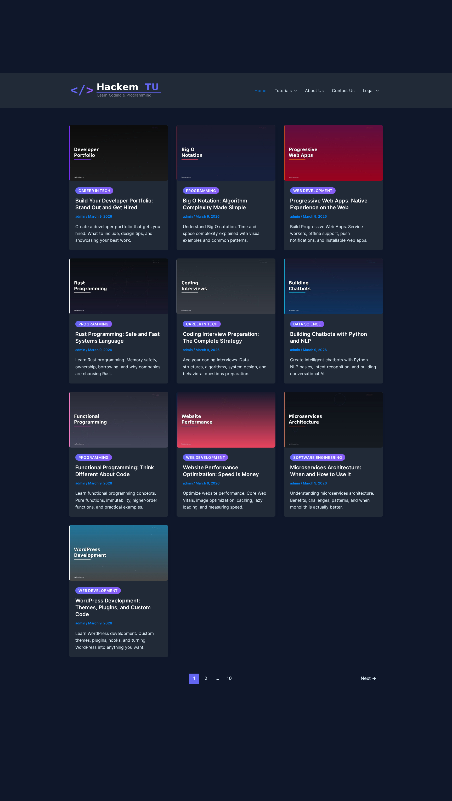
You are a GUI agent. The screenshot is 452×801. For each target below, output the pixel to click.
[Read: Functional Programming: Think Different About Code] (118, 419)
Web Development (312, 190)
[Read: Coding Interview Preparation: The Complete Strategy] (226, 286)
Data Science (307, 324)
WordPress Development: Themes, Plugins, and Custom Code (113, 607)
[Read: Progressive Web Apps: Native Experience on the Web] (333, 152)
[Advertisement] (157, 36)
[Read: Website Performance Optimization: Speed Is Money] (226, 419)
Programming (201, 190)
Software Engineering (317, 457)
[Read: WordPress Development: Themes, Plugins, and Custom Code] (118, 552)
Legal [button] (368, 90)
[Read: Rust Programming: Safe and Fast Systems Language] (118, 286)
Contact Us (343, 90)
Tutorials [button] (283, 90)
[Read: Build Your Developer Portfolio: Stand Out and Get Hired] (118, 152)
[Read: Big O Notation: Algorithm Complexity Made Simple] (226, 152)
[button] (294, 90)
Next (368, 678)
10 (229, 678)
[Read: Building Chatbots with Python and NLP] (333, 286)
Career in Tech (94, 190)
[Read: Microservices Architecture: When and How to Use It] (333, 419)
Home (260, 90)
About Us (314, 90)
